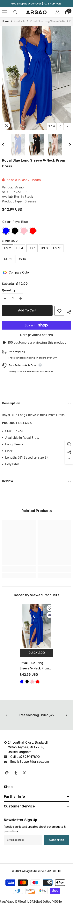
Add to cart (27, 310)
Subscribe (56, 840)
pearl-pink (32, 682)
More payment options (36, 335)
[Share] (67, 312)
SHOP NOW (54, 3)
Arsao (19, 187)
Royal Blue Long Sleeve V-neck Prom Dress (34, 666)
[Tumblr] (15, 773)
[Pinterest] (7, 773)
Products (20, 21)
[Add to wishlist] (59, 311)
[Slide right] (66, 715)
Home (5, 21)
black (27, 682)
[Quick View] (49, 615)
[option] (36, 78)
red (37, 682)
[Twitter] (24, 773)
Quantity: (9, 290)
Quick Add (36, 653)
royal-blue (22, 682)
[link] (19, 569)
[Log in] (57, 12)
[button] (60, 126)
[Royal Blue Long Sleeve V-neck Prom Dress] (36, 626)
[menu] (4, 12)
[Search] (15, 12)
